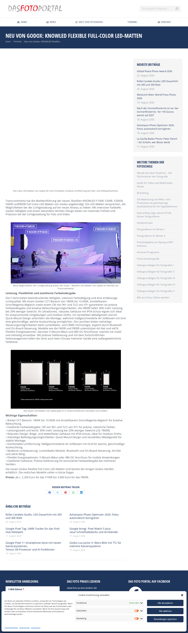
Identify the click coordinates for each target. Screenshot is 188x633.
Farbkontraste (145, 223)
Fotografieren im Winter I (151, 229)
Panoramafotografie (148, 258)
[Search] (176, 9)
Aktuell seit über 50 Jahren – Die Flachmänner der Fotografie (154, 174)
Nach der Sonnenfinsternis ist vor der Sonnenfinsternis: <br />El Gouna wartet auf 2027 (157, 112)
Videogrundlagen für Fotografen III (156, 278)
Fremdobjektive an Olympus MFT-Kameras (155, 244)
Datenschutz (24, 627)
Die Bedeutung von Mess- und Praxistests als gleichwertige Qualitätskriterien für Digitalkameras (157, 203)
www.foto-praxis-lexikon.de (82, 588)
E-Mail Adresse (16, 589)
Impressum (35, 627)
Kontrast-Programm (148, 252)
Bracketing (143, 193)
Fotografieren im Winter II (151, 235)
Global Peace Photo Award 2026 (154, 71)
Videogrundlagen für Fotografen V (156, 291)
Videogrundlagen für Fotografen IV (156, 284)
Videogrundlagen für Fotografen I (155, 265)
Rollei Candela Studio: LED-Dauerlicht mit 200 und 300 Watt (34, 516)
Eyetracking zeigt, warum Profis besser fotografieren (154, 214)
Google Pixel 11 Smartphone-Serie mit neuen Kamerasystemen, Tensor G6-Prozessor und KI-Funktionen (33, 546)
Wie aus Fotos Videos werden (153, 297)
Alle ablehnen (165, 611)
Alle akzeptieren (165, 603)
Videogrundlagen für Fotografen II (155, 271)
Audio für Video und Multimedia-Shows (155, 184)
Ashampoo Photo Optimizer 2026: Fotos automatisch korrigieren (94, 516)
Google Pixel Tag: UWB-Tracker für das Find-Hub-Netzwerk (33, 530)
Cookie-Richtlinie (11, 627)
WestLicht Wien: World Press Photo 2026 (156, 96)
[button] (182, 595)
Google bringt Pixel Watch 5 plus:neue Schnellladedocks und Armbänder (93, 530)
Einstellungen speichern (165, 619)
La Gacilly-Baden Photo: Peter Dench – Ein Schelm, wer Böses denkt (157, 140)
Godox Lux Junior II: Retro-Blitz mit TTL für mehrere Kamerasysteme (95, 544)
